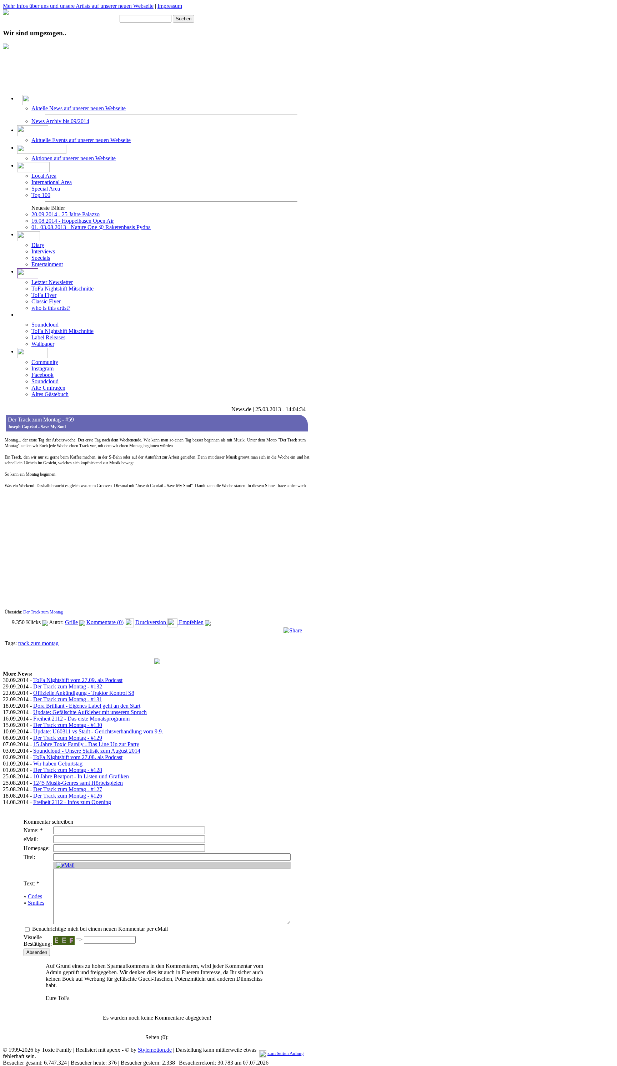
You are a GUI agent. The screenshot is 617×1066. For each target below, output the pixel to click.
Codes (35, 896)
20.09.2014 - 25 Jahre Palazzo (65, 214)
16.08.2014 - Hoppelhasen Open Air (72, 221)
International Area (51, 182)
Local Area (43, 176)
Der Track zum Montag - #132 (67, 686)
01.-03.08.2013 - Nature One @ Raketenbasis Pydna (91, 227)
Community (44, 362)
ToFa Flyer (43, 295)
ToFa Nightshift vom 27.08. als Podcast (77, 757)
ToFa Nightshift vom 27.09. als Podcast (77, 680)
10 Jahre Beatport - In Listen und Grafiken (81, 776)
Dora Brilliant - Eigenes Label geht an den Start (86, 706)
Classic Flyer (46, 301)
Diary (37, 245)
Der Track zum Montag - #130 (67, 725)
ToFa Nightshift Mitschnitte (62, 289)
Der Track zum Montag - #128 (67, 770)
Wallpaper (42, 344)
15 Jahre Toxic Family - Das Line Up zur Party (86, 744)
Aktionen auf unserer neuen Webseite (73, 158)
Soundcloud (45, 325)
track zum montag (38, 643)
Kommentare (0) (105, 622)
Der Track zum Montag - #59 (41, 419)
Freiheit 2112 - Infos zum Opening (72, 802)
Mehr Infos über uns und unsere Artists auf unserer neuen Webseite (78, 6)
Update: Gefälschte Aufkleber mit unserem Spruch (90, 712)
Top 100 (40, 195)
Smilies (36, 903)
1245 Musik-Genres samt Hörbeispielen (78, 783)
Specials (40, 258)
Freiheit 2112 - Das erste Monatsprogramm (81, 719)
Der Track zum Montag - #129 (67, 738)
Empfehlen (190, 622)
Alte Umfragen (48, 388)
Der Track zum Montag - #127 (67, 789)
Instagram (42, 368)
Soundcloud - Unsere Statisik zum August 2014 (86, 751)
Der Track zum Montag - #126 (67, 796)
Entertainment (47, 264)
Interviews (43, 251)
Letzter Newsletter (52, 282)
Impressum (169, 6)
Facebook (42, 375)
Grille (71, 622)
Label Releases (48, 337)
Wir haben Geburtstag (57, 764)
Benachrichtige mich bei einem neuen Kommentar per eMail (99, 929)
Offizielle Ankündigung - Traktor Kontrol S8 (83, 693)
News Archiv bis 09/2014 (60, 121)
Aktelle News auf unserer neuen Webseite (78, 108)
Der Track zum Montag (43, 612)
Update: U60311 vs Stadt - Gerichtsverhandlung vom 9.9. (98, 731)
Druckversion (151, 622)
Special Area (45, 189)
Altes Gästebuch (50, 394)
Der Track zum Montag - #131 (67, 699)
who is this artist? (50, 308)
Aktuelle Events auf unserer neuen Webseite (81, 140)
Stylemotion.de (155, 1050)
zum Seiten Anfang (285, 1053)
